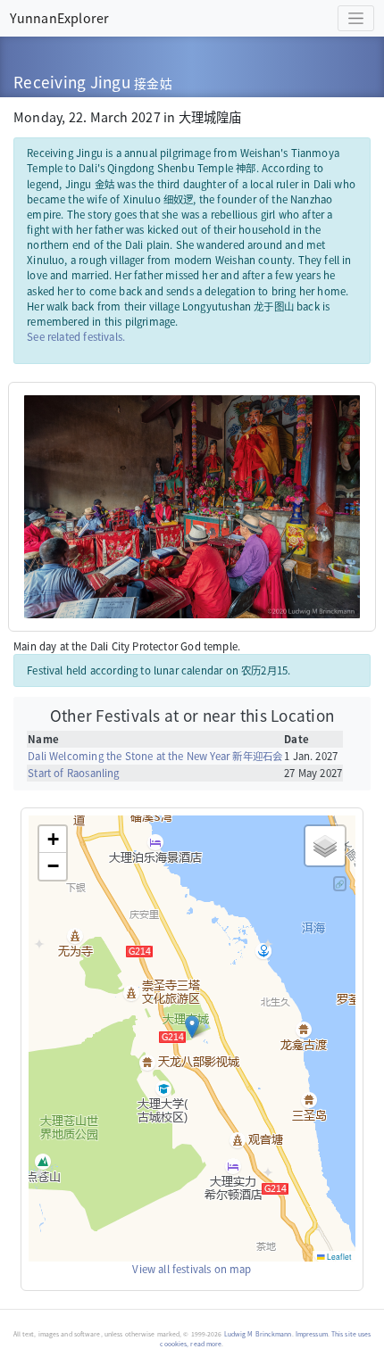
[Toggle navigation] (356, 18)
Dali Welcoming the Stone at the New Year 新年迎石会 (155, 756)
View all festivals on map (191, 1269)
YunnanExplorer (59, 17)
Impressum (312, 1333)
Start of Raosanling (73, 773)
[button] (192, 1027)
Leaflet (338, 1256)
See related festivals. (76, 336)
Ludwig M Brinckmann (258, 1333)
